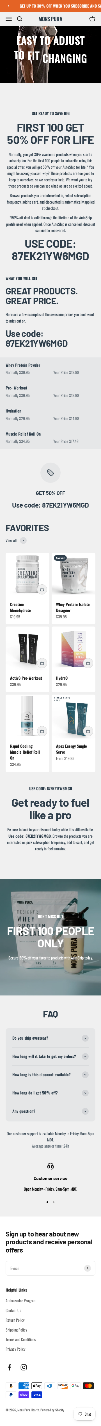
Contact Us (13, 1310)
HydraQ (62, 678)
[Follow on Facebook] (9, 1367)
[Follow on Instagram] (23, 1367)
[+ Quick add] (42, 589)
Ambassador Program (21, 1300)
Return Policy (15, 1320)
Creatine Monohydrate (20, 607)
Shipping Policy (16, 1330)
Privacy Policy (15, 1349)
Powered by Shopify (52, 1409)
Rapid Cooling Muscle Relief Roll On (25, 752)
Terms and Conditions (21, 1339)
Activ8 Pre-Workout (26, 678)
